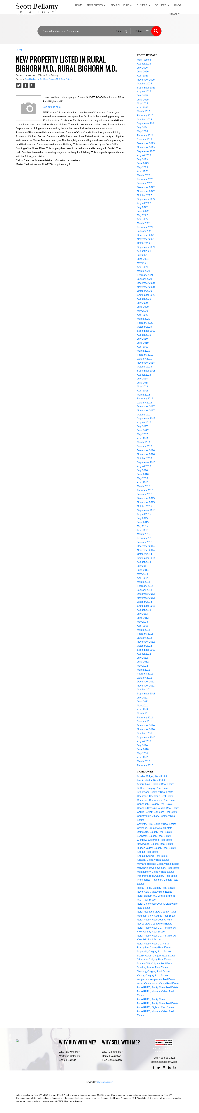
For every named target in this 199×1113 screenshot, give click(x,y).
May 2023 (142, 167)
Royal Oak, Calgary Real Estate (154, 891)
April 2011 (142, 709)
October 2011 (144, 689)
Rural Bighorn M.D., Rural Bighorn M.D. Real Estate (48, 79)
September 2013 (146, 606)
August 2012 (144, 653)
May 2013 (142, 621)
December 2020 (146, 283)
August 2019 (144, 335)
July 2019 (142, 338)
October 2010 (144, 733)
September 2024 (146, 123)
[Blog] (175, 1067)
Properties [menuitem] (94, 5)
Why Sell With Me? (112, 1052)
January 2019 (144, 358)
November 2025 (146, 79)
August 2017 (144, 422)
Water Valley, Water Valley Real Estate (158, 983)
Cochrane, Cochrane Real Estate (155, 796)
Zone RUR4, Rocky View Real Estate (157, 1003)
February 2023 (145, 179)
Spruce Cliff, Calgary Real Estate (155, 963)
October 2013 (144, 602)
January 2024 (144, 139)
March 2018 (143, 394)
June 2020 (143, 306)
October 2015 (144, 506)
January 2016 (144, 494)
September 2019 (146, 330)
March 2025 (143, 111)
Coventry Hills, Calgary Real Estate (156, 824)
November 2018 (146, 362)
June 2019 (143, 342)
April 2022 (142, 219)
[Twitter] (159, 1067)
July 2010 (142, 745)
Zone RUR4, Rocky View (151, 999)
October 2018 (144, 366)
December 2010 (146, 725)
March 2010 (143, 761)
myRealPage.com (105, 1082)
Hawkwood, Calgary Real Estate (155, 844)
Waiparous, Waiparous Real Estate (156, 979)
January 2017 (144, 446)
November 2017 (146, 410)
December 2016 (146, 450)
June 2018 (143, 382)
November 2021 (146, 239)
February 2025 (145, 115)
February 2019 (145, 354)
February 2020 (145, 323)
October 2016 (144, 458)
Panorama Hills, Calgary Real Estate (157, 876)
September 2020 (146, 295)
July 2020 (142, 303)
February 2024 (145, 135)
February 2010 (145, 765)
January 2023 (144, 183)
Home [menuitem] (79, 5)
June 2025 (143, 99)
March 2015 (143, 534)
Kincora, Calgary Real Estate (153, 859)
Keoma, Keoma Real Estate (152, 856)
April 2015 (142, 530)
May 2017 (142, 434)
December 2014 (146, 546)
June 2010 (143, 749)
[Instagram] (164, 1067)
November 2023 (146, 147)
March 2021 (143, 271)
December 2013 (146, 594)
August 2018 (144, 374)
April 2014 (142, 578)
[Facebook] (153, 1067)
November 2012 (146, 641)
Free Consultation (112, 1060)
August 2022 (144, 203)
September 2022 (146, 199)
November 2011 (146, 685)
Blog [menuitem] (177, 5)
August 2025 (144, 91)
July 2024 (142, 127)
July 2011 (142, 697)
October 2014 (144, 554)
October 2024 (144, 119)
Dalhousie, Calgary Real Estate (154, 832)
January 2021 (144, 279)
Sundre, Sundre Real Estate (152, 967)
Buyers (142, 5)
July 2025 (142, 95)
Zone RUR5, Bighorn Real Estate (155, 1007)
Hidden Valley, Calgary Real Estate (156, 848)
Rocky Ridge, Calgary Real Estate (156, 888)
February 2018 (145, 398)
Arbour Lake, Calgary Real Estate (155, 784)
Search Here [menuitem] (120, 5)
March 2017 (143, 442)
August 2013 (144, 610)
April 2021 (142, 267)
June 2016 (143, 474)
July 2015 (142, 518)
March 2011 (143, 713)
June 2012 (143, 661)
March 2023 (143, 175)
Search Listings (67, 1060)
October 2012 (144, 645)
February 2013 (145, 633)
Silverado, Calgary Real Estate (154, 959)
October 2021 (144, 243)
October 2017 (144, 414)
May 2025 (142, 103)
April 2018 (142, 390)
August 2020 (144, 299)
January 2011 (144, 721)
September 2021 (146, 247)
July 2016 (142, 470)
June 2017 (143, 430)
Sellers (161, 5)
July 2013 (142, 614)
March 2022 (143, 223)
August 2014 (144, 562)
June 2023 (143, 163)
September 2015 (146, 510)
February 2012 (145, 673)
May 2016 (142, 478)
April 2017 (142, 438)
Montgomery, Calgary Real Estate (155, 871)
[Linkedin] (169, 1067)
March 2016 (143, 486)
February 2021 (145, 275)
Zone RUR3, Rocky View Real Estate (157, 987)
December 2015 (146, 498)
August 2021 (144, 251)
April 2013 (142, 625)
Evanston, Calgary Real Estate (154, 836)
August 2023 (144, 155)
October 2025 (144, 83)
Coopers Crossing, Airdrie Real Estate (158, 808)
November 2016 (146, 454)
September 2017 (146, 418)
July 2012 (142, 657)
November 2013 (146, 598)
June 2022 (143, 211)
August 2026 (144, 63)
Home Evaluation (111, 1056)
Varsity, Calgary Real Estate (152, 975)
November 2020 (146, 287)
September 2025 (146, 87)
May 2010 (142, 753)
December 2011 (146, 681)
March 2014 (143, 582)
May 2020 (142, 311)
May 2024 (142, 131)
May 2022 (142, 215)
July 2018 (142, 378)
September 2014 (146, 558)
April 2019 (142, 346)
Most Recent (144, 59)
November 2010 (146, 729)
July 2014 (142, 566)
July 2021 (142, 255)
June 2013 (143, 618)
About (173, 13)
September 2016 (146, 462)
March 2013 (143, 630)
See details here (52, 107)
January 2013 (144, 637)
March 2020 (143, 318)
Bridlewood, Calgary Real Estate (155, 792)
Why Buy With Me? (69, 1052)
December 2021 (146, 235)
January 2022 (144, 231)
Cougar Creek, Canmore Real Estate (157, 812)
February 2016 (145, 490)
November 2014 (146, 550)
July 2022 (142, 207)
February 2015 (145, 538)
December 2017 (146, 406)
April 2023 (142, 171)
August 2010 (144, 741)
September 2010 (146, 737)
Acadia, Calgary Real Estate (152, 776)
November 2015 (146, 502)
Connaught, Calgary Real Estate (155, 804)
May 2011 (142, 705)
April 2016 (142, 482)
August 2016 (144, 466)
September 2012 (146, 649)
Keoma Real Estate (147, 852)
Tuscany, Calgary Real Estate (153, 971)
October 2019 (144, 326)
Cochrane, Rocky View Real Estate (156, 800)
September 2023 (146, 151)
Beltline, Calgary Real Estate (153, 788)
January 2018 (144, 402)
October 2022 (144, 195)
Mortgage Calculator (70, 1056)
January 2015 (144, 542)
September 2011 (146, 693)
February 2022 (145, 227)
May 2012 (142, 665)
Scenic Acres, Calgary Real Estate (156, 955)
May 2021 (142, 263)
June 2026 (143, 71)
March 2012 (143, 669)
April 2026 (142, 75)
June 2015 (143, 522)
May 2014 (142, 574)
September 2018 (146, 370)
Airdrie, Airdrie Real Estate (151, 780)
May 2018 (142, 386)
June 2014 (143, 570)
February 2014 (145, 586)
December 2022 (146, 187)
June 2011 (142, 701)
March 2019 (143, 350)
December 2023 (146, 143)
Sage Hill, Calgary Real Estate (154, 951)
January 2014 (144, 590)
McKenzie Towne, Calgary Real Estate (158, 868)
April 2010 (142, 757)
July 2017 (142, 426)
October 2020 (144, 291)
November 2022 (146, 191)
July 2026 (142, 67)
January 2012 (144, 677)
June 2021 (143, 259)
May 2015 (142, 526)
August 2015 (144, 514)
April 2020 (142, 315)
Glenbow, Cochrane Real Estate (154, 840)
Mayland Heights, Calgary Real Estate (158, 864)
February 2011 (145, 717)
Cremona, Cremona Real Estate (154, 828)
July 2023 (142, 159)
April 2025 (142, 107)
